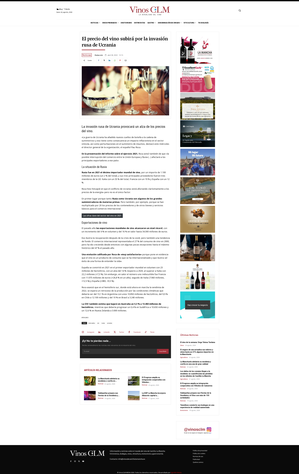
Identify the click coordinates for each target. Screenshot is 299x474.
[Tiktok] (146, 332)
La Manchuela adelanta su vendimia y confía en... (108, 379)
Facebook (137, 332)
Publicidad (196, 459)
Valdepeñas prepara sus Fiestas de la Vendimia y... (109, 394)
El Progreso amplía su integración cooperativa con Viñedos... (153, 379)
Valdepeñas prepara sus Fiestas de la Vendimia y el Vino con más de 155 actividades (195, 395)
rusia (103, 323)
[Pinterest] (120, 60)
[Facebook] (98, 60)
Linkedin (107, 332)
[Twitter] (104, 60)
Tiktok (152, 332)
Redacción (99, 55)
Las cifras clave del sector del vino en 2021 (102, 215)
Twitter (121, 332)
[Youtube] (83, 461)
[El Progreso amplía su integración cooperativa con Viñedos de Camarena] (134, 381)
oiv (98, 323)
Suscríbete (162, 351)
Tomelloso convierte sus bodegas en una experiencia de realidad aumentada (197, 406)
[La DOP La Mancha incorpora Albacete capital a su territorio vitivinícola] (134, 395)
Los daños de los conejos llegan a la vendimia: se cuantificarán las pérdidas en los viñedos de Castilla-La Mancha (196, 373)
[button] (239, 10)
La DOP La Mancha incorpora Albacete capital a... (154, 394)
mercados (91, 323)
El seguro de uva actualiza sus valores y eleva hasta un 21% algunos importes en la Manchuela (197, 352)
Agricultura (184, 357)
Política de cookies (199, 454)
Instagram (90, 332)
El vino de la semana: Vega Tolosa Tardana (197, 342)
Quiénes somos (198, 462)
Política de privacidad (200, 451)
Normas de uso (198, 456)
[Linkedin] (109, 60)
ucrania (109, 323)
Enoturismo (184, 410)
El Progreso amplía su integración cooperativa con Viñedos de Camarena (196, 384)
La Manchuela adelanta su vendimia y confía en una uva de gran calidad (195, 362)
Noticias (86, 55)
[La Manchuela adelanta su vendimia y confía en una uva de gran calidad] (90, 381)
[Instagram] (83, 332)
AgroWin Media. (176, 472)
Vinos (182, 345)
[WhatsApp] (114, 60)
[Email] (125, 60)
